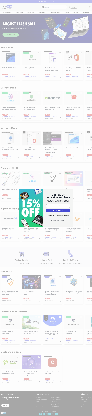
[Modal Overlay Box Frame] (46, 208)
